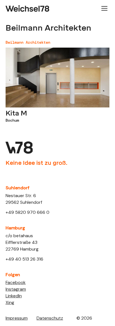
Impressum (17, 318)
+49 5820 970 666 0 (27, 212)
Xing (10, 302)
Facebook (16, 282)
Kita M (16, 113)
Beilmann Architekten (28, 42)
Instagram (16, 289)
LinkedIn (14, 296)
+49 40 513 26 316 (24, 259)
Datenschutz (50, 318)
